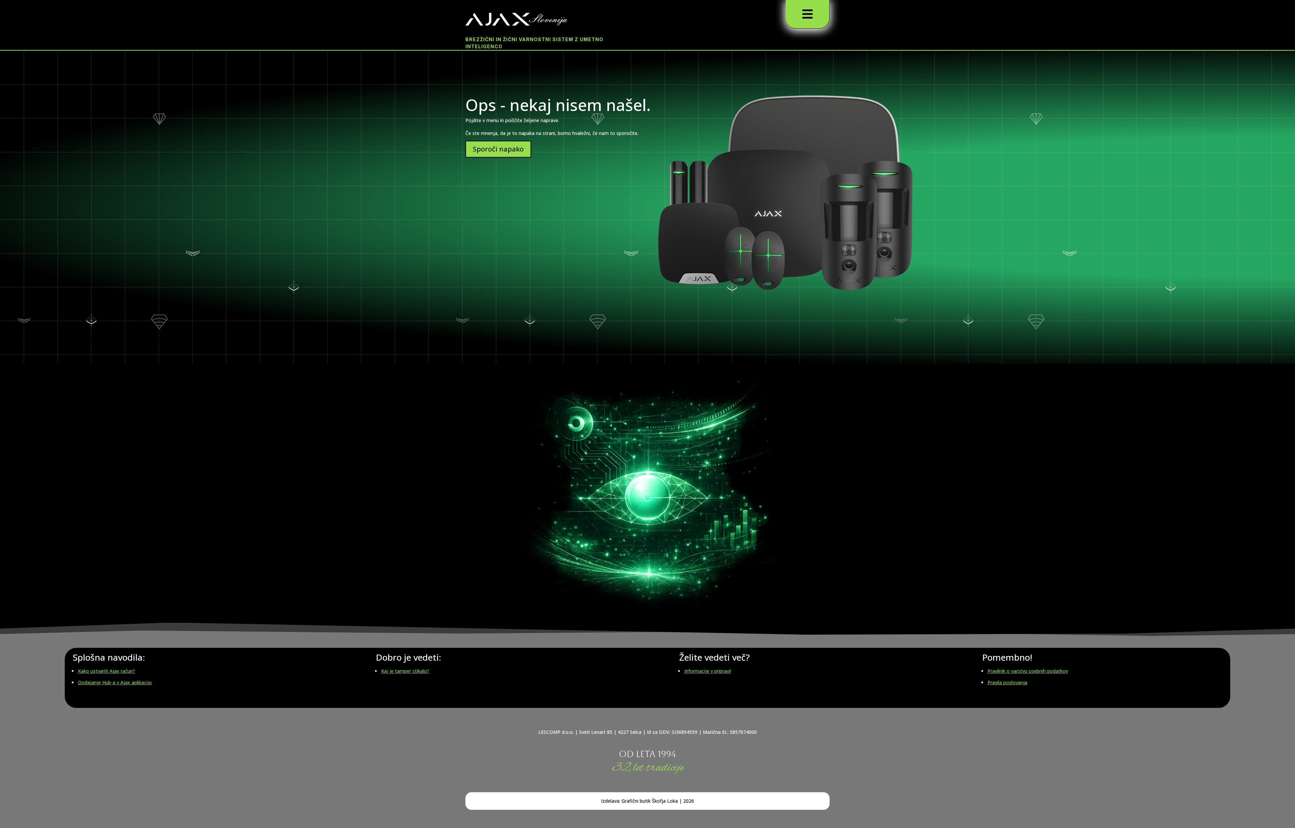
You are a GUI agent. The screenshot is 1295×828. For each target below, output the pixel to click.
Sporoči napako (498, 149)
